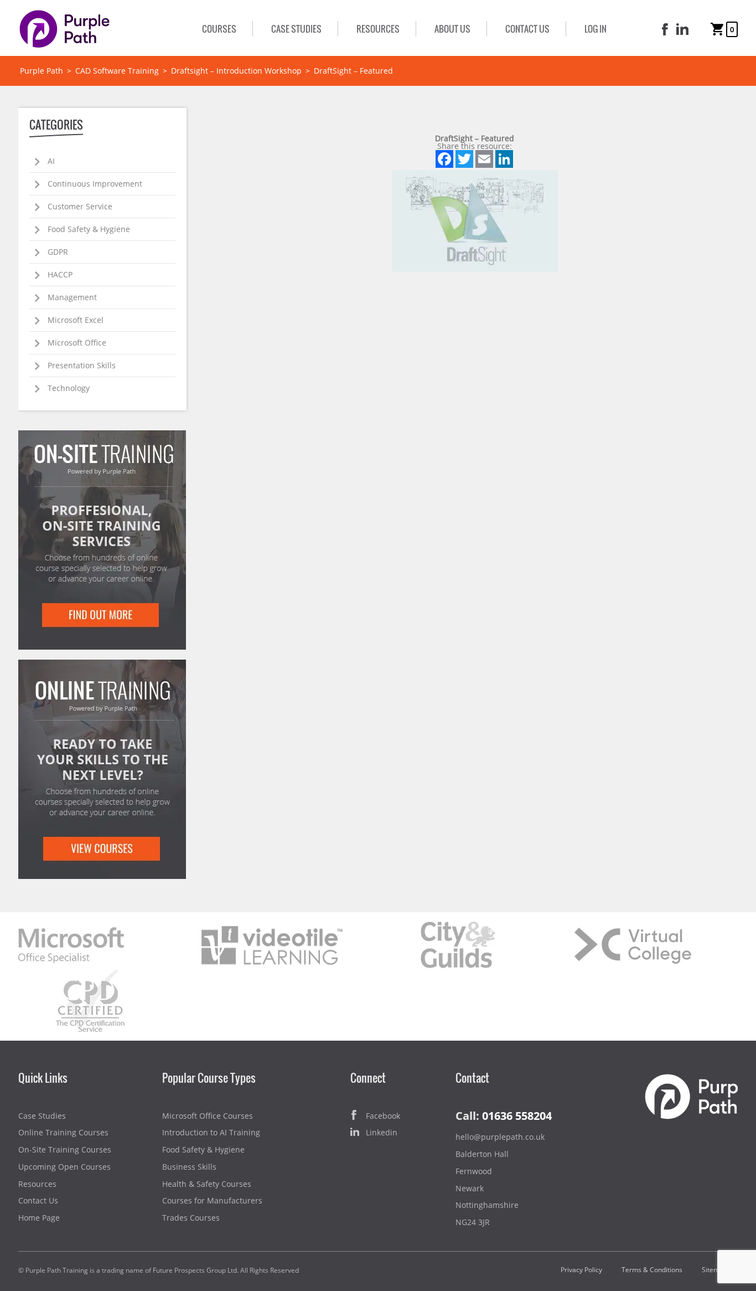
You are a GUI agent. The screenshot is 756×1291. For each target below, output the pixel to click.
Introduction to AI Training (211, 1132)
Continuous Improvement (95, 183)
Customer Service (80, 206)
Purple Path (41, 70)
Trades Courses (191, 1217)
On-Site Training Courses (64, 1149)
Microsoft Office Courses (207, 1115)
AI (51, 161)
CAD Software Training (117, 70)
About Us (452, 28)
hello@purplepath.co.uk (500, 1136)
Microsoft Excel (75, 320)
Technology (69, 388)
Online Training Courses (63, 1132)
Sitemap (714, 1269)
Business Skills (189, 1166)
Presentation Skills (82, 365)
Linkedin (381, 1132)
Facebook (383, 1115)
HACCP (60, 274)
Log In (595, 28)
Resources (378, 28)
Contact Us (527, 28)
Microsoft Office (77, 342)
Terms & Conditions (652, 1269)
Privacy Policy (581, 1269)
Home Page (39, 1217)
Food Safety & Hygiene (89, 229)
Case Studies (296, 28)
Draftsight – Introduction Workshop (236, 70)
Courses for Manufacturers (212, 1200)
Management (72, 297)
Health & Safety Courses (206, 1184)
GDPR (58, 251)
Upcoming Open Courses (64, 1166)
